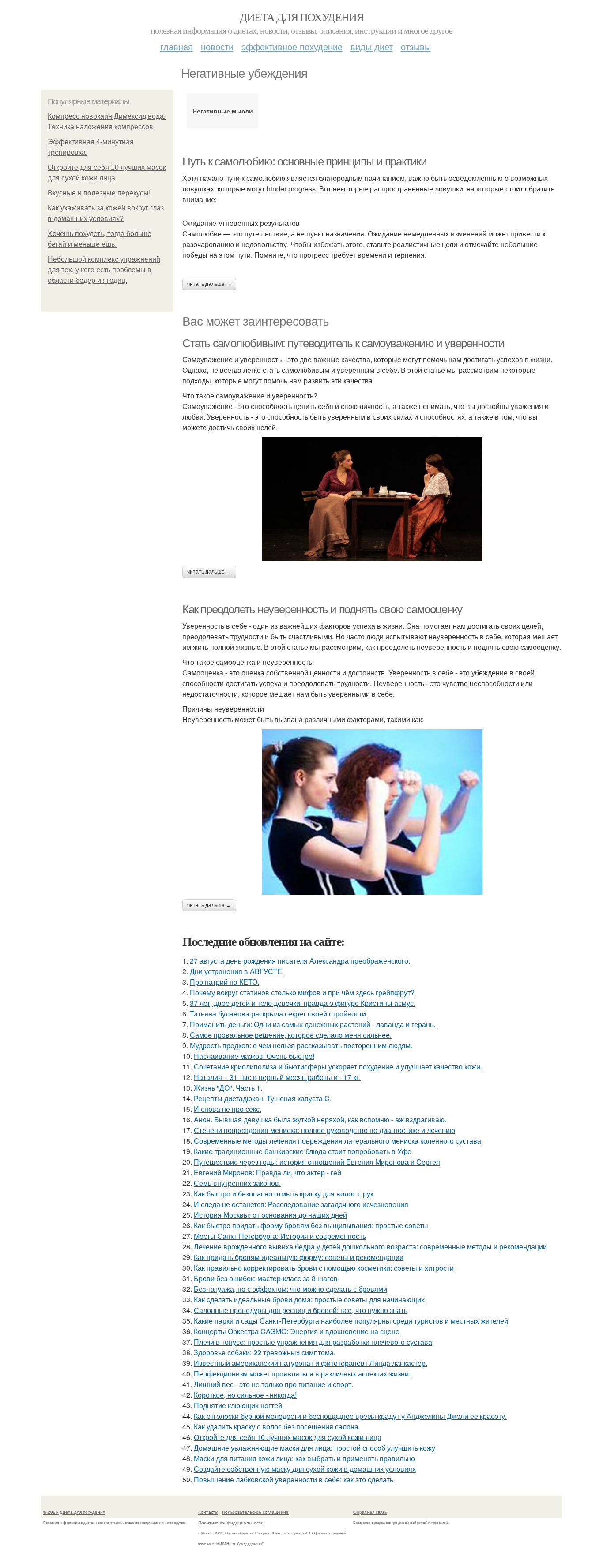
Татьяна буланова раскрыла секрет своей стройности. (279, 1014)
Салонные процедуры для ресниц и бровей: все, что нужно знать (300, 1310)
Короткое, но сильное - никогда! (245, 1395)
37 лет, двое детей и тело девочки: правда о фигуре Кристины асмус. (302, 1003)
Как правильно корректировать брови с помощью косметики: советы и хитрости (324, 1268)
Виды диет (371, 46)
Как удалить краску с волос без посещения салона (276, 1426)
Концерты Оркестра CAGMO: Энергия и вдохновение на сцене (296, 1331)
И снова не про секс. (227, 1109)
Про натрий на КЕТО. (224, 982)
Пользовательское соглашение (255, 1512)
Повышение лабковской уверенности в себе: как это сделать (293, 1479)
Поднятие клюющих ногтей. (239, 1405)
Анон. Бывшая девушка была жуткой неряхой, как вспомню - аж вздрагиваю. (320, 1119)
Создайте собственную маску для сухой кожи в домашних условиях (305, 1469)
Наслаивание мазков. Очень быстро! (254, 1056)
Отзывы (416, 46)
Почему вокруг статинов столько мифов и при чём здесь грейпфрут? (302, 992)
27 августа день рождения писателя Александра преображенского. (300, 961)
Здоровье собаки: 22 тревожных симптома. (264, 1352)
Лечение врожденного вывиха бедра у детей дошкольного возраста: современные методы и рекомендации (370, 1246)
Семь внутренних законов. (237, 1183)
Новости (217, 46)
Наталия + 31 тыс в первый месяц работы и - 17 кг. (277, 1077)
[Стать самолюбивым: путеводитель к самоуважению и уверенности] (372, 499)
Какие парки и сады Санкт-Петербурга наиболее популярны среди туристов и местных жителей (351, 1321)
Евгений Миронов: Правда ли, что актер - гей (267, 1172)
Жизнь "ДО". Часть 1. (228, 1088)
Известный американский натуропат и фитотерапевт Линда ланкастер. (310, 1363)
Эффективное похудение (292, 46)
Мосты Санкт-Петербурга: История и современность (280, 1236)
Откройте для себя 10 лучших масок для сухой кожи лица (287, 1437)
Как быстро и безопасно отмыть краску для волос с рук (283, 1194)
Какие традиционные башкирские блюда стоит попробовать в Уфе (302, 1151)
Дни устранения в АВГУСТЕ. (237, 971)
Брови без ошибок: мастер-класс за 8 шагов (266, 1278)
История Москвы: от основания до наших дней (270, 1215)
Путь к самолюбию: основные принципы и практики (304, 161)
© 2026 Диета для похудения (74, 1512)
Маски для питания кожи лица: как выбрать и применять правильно (304, 1458)
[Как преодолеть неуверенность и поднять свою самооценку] (372, 812)
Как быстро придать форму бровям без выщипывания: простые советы (311, 1225)
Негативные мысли (222, 110)
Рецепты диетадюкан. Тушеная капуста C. (263, 1098)
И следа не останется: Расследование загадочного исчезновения (301, 1204)
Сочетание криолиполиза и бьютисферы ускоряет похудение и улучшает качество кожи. (338, 1066)
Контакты (208, 1512)
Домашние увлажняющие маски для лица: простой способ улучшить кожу (314, 1448)
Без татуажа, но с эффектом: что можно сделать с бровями (290, 1289)
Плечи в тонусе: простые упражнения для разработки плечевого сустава (313, 1342)
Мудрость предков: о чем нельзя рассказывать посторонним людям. (301, 1045)
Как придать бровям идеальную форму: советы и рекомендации (298, 1257)
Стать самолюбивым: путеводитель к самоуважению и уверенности (343, 343)
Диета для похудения (302, 16)
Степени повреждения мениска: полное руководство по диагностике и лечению (324, 1130)
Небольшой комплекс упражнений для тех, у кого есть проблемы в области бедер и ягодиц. (104, 269)
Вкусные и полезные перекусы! (99, 193)
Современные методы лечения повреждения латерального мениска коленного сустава (337, 1141)
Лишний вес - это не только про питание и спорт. (273, 1384)
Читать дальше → (209, 284)
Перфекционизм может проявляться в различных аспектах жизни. (302, 1374)
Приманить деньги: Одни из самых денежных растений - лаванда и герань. (312, 1024)
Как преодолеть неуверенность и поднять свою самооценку (322, 609)
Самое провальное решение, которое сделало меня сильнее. (291, 1035)
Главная (176, 46)
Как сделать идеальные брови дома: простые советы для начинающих (309, 1299)
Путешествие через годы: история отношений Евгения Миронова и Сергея (317, 1162)
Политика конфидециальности (231, 1522)
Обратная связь (370, 1512)
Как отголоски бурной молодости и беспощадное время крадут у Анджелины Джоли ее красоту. (350, 1416)
